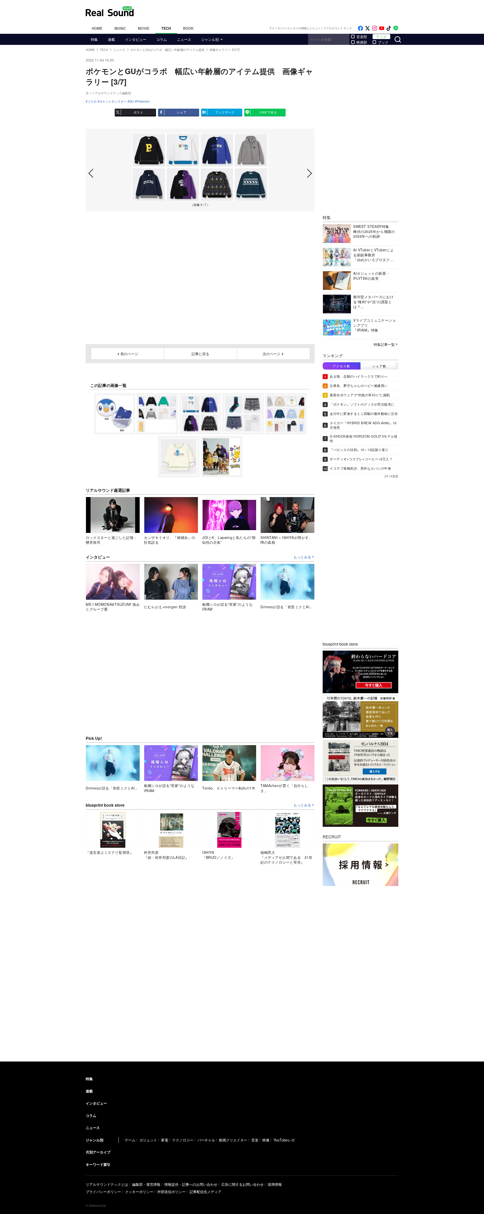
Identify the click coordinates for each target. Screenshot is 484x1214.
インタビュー (135, 39)
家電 (164, 1139)
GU (131, 101)
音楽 (254, 1139)
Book (188, 28)
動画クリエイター (233, 1139)
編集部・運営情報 (146, 1184)
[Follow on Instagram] (374, 28)
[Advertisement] (276, 11)
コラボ (92, 101)
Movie (143, 28)
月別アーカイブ (98, 1152)
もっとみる (302, 557)
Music (120, 28)
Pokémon (143, 101)
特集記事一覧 (384, 344)
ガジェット (148, 1139)
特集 (94, 39)
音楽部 (361, 36)
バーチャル (206, 1139)
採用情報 (275, 1184)
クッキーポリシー (139, 1191)
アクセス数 (341, 366)
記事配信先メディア (205, 1191)
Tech (166, 28)
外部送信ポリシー (171, 1191)
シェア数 (379, 366)
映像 (265, 1139)
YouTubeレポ (284, 1139)
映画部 (361, 42)
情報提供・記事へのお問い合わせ (190, 1184)
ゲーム (130, 1139)
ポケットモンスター (113, 101)
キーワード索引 (98, 1164)
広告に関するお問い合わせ (242, 1184)
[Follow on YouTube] (381, 28)
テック (381, 36)
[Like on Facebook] (360, 28)
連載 (111, 39)
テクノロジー (182, 1139)
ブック (383, 42)
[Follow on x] (367, 28)
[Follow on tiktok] (388, 28)
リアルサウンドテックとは (107, 1184)
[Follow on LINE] (395, 28)
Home (97, 28)
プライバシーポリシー (103, 1191)
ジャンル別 (210, 39)
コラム (161, 39)
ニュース (184, 39)
